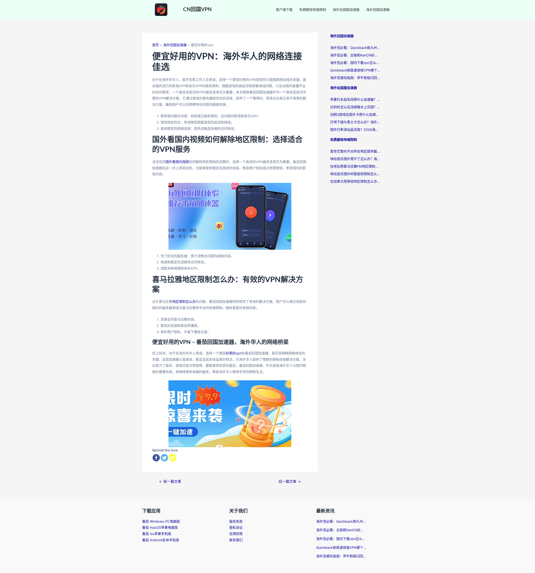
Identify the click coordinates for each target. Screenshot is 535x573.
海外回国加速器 (378, 10)
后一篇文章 (290, 481)
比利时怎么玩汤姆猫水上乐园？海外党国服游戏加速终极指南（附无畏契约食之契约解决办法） (355, 107)
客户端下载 (284, 10)
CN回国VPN (197, 9)
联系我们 (236, 540)
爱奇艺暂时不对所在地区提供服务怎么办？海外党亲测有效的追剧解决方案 (355, 151)
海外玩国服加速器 (346, 10)
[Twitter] (164, 457)
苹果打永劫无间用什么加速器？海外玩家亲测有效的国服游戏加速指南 (355, 99)
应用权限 (236, 534)
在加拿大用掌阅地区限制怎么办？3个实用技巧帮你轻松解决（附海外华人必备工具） (355, 181)
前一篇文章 (170, 481)
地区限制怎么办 (184, 301)
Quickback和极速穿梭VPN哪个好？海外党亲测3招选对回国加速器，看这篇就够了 (355, 70)
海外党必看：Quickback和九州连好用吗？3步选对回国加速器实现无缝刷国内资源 (355, 48)
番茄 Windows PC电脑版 (161, 521)
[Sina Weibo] (172, 457)
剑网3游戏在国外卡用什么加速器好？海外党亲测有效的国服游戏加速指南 (355, 114)
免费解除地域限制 (312, 10)
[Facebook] (156, 457)
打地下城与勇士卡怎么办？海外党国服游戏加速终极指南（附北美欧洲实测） (355, 122)
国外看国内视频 (177, 162)
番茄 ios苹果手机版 (156, 534)
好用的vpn (234, 353)
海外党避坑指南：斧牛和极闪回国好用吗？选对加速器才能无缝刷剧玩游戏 (355, 78)
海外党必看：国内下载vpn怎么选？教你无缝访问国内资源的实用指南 (355, 63)
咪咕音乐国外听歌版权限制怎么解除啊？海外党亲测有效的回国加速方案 (355, 174)
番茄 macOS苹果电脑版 (160, 527)
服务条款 (236, 521)
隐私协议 (236, 527)
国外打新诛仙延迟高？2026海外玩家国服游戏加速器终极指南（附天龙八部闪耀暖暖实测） (355, 129)
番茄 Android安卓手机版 (160, 540)
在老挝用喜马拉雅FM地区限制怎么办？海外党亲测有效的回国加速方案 (355, 166)
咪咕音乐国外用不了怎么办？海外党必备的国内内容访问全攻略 (355, 159)
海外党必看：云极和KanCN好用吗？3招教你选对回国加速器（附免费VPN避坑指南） (355, 55)
